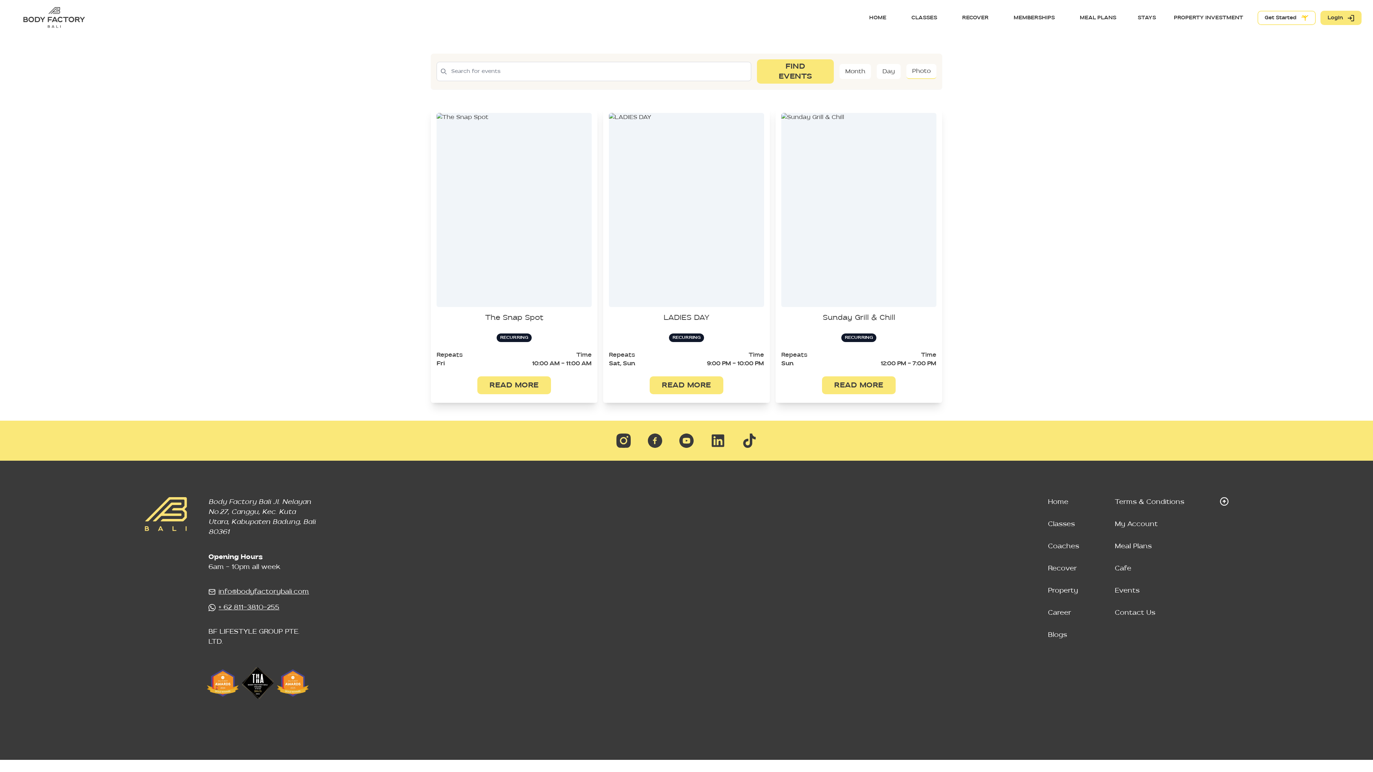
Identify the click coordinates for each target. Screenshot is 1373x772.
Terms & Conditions (1149, 502)
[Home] (54, 18)
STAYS (1147, 18)
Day (888, 71)
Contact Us (1135, 613)
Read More (514, 385)
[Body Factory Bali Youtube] (686, 441)
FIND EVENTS (795, 71)
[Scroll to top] (1224, 501)
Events (1127, 590)
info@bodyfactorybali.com (263, 591)
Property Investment (1208, 18)
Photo (921, 71)
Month (855, 71)
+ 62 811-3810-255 (248, 607)
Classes (1061, 524)
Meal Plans (1133, 546)
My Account (1136, 524)
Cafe (1123, 568)
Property (1063, 590)
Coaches (1063, 546)
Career (1059, 613)
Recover (1062, 568)
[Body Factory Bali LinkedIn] (718, 441)
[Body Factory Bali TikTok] (749, 441)
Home (1058, 502)
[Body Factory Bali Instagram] (623, 441)
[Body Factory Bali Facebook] (655, 441)
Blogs (1057, 635)
